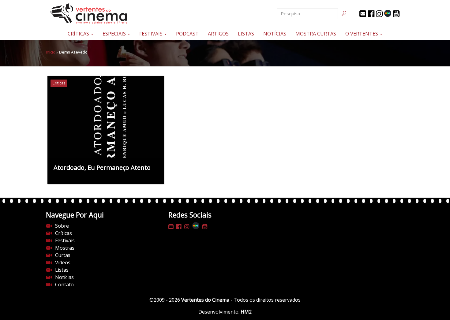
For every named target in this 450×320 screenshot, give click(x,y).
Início (50, 52)
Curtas (62, 255)
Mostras (64, 247)
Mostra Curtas (315, 33)
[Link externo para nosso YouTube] (396, 14)
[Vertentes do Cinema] (106, 13)
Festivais (151, 33)
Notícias (274, 33)
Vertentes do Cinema (205, 299)
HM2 (246, 311)
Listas (246, 33)
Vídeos (62, 262)
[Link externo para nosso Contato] (362, 14)
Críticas (79, 33)
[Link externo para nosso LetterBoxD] (387, 13)
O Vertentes (362, 33)
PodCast (187, 33)
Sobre (62, 225)
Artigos (218, 33)
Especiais (115, 33)
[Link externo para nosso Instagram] (379, 14)
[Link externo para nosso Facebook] (371, 14)
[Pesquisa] (344, 13)
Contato (64, 284)
